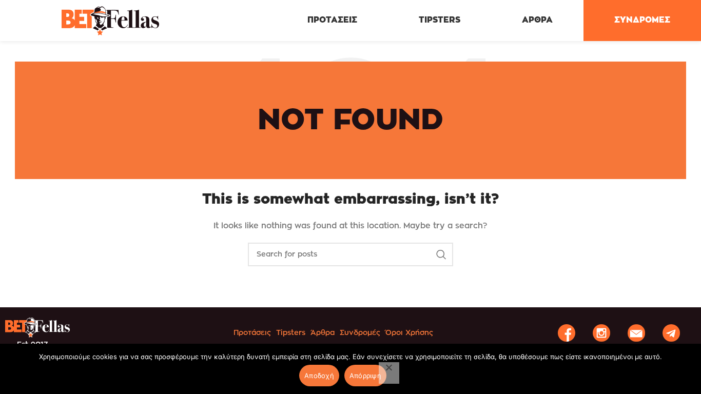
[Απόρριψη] (389, 373)
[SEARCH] (441, 254)
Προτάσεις (252, 333)
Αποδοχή (319, 375)
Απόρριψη (365, 375)
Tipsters (290, 333)
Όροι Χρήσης (409, 333)
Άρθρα (322, 333)
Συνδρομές (360, 333)
